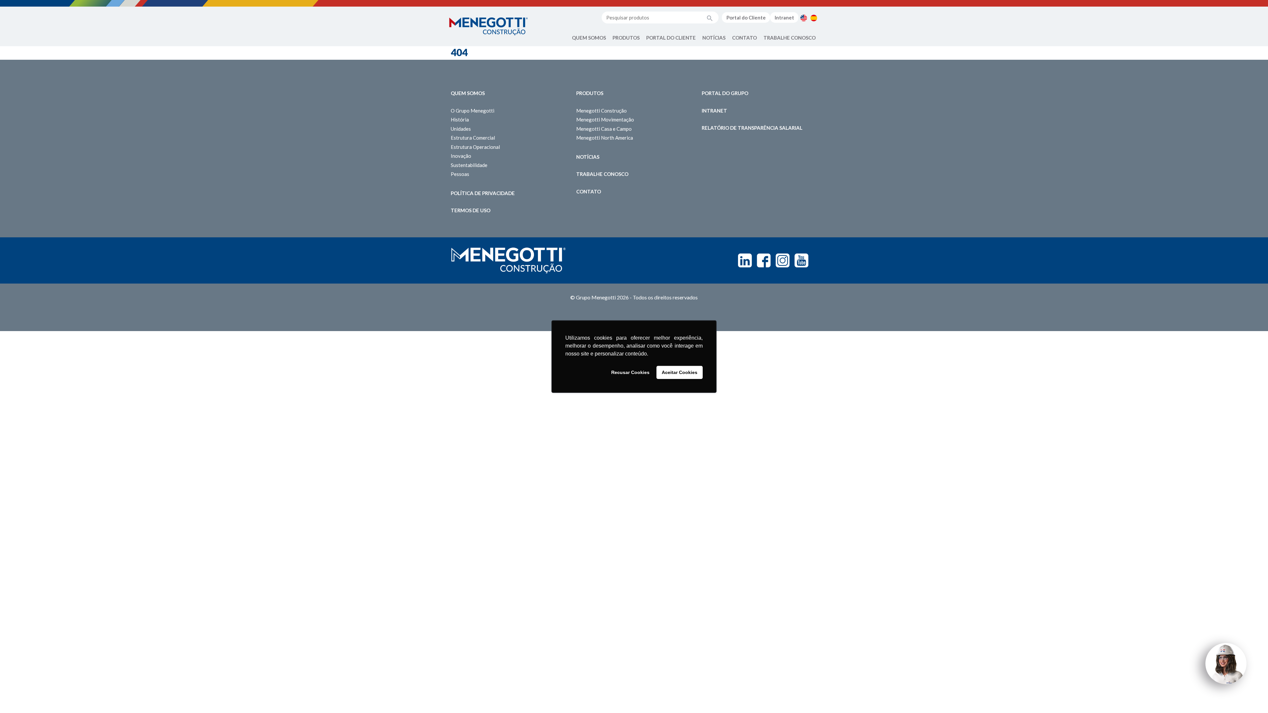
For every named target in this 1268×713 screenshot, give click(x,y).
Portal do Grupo (725, 93)
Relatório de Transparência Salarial (752, 128)
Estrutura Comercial (473, 138)
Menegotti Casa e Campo (604, 129)
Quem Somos (589, 38)
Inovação (461, 156)
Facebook (764, 260)
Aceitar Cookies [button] (679, 372)
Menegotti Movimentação (605, 119)
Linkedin (745, 260)
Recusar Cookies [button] (630, 372)
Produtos (626, 38)
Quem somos (468, 93)
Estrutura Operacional (475, 147)
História (460, 119)
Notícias (713, 38)
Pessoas (460, 174)
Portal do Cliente (746, 17)
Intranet (784, 17)
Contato (744, 38)
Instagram (783, 260)
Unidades (461, 129)
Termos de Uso (470, 210)
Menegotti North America (604, 138)
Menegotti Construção (601, 111)
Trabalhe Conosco (789, 38)
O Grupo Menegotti (472, 111)
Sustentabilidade (469, 165)
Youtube (801, 260)
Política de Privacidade (483, 193)
